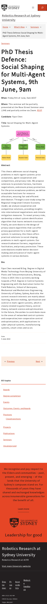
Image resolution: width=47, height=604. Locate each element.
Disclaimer (4, 584)
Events (6, 402)
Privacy (10, 584)
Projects (7, 427)
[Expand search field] (42, 7)
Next (38, 361)
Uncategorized (9, 446)
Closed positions (13, 418)
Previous (11, 361)
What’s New (19, 27)
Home (5, 27)
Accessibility (17, 584)
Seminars (35, 27)
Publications (9, 433)
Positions (7, 414)
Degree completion (12, 396)
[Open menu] (33, 7)
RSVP (39, 110)
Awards (6, 389)
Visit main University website (16, 566)
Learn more (23, 508)
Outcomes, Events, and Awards (17, 408)
